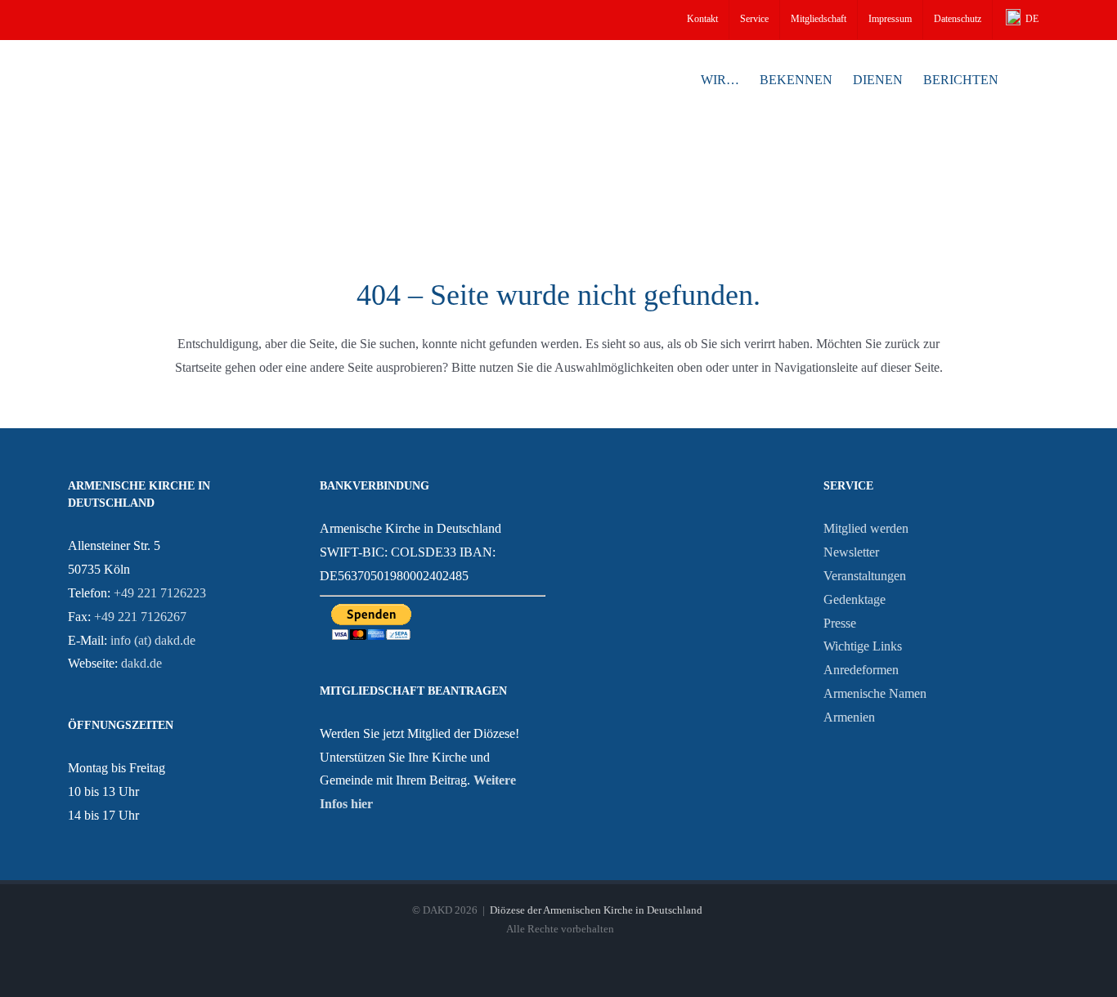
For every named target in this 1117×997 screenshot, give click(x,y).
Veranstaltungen (864, 576)
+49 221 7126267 (140, 617)
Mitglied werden (865, 528)
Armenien (849, 717)
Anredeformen (861, 670)
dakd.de (141, 663)
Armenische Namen (874, 693)
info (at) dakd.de (152, 640)
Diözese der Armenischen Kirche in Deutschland (596, 910)
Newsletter (851, 552)
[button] (1024, 78)
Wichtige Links (862, 646)
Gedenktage (854, 599)
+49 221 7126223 (160, 593)
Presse (839, 623)
